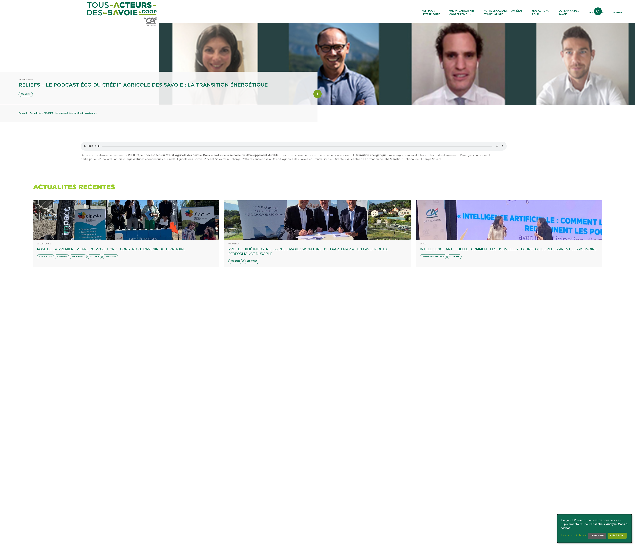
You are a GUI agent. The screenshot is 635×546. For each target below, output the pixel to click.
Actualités (596, 13)
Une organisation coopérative (461, 13)
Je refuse (597, 535)
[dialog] (594, 528)
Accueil (23, 113)
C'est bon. (617, 535)
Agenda (618, 13)
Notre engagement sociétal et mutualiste (503, 13)
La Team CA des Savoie (568, 13)
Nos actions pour (540, 13)
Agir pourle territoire (431, 13)
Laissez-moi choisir (573, 535)
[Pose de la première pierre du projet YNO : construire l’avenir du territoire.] (126, 220)
